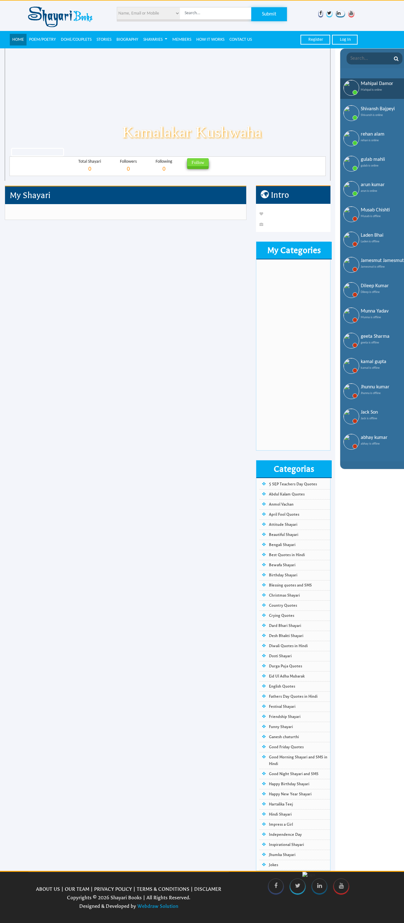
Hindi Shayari (280, 814)
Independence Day (285, 834)
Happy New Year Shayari (290, 794)
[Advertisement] (293, 355)
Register (315, 39)
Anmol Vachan (281, 504)
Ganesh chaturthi (284, 737)
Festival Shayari (282, 706)
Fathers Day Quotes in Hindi (293, 696)
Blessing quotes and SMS (290, 585)
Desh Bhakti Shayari (286, 636)
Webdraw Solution (157, 906)
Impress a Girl (281, 824)
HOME (18, 39)
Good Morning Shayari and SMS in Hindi (298, 760)
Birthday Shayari (283, 575)
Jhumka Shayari (282, 855)
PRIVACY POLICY (113, 889)
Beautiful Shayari (283, 534)
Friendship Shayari (284, 716)
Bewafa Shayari (282, 565)
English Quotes (282, 686)
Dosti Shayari (280, 656)
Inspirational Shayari (286, 844)
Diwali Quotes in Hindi (288, 646)
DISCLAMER (207, 889)
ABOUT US (48, 889)
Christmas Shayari (284, 595)
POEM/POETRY (42, 39)
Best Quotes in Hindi (287, 555)
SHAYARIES (153, 39)
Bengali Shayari (282, 545)
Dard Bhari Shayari (285, 625)
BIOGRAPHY (127, 39)
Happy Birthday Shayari (289, 784)
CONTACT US (240, 39)
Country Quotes (283, 605)
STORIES (104, 39)
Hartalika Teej (281, 804)
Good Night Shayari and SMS (293, 774)
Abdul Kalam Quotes (287, 494)
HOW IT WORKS (210, 39)
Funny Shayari (281, 727)
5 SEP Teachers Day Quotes (293, 484)
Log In (345, 39)
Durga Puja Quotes (285, 666)
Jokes (273, 865)
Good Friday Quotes (286, 747)
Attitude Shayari (283, 524)
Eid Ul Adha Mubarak (287, 676)
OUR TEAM (77, 889)
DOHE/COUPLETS (76, 39)
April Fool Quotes (284, 514)
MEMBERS (181, 39)
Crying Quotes (281, 615)
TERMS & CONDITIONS (163, 889)
